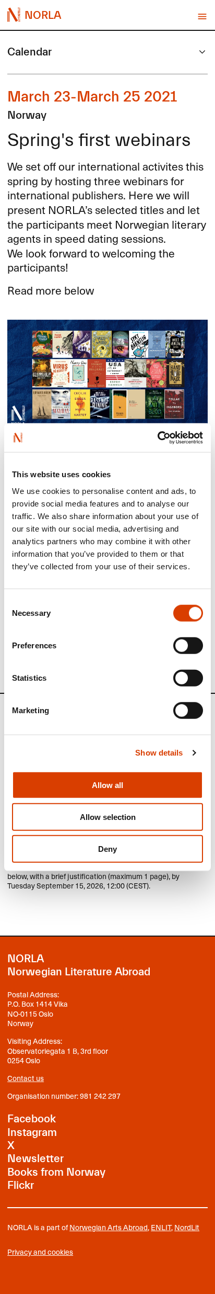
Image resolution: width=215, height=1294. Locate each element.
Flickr (20, 1185)
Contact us (25, 1078)
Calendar (29, 52)
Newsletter (35, 1158)
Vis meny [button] (202, 16)
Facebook (31, 1118)
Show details (159, 752)
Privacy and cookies (40, 1252)
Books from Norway (56, 1172)
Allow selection (108, 816)
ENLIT (161, 1227)
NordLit (186, 1227)
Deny (107, 848)
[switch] (188, 645)
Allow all (107, 784)
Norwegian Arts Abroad (108, 1227)
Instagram (32, 1132)
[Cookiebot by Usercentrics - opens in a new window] (157, 437)
